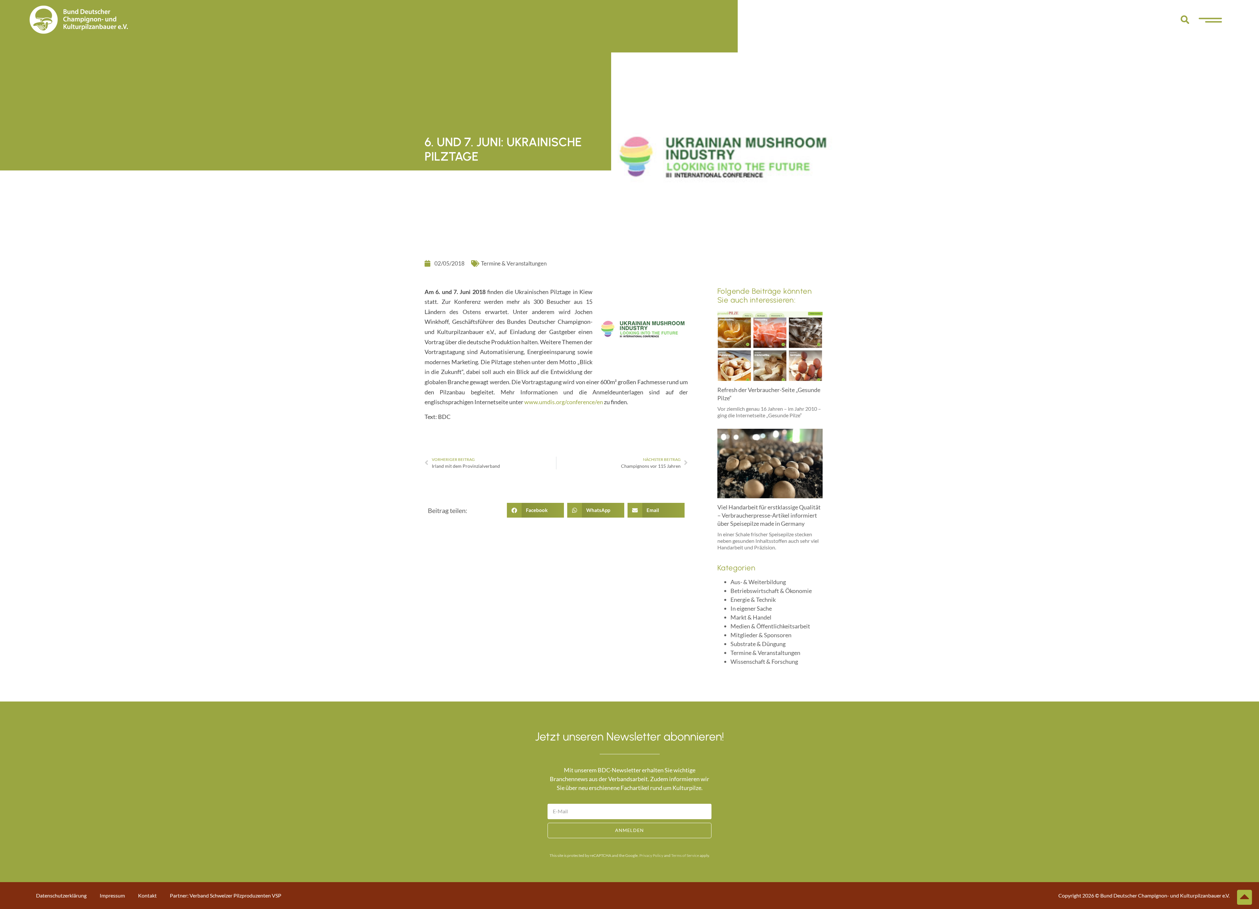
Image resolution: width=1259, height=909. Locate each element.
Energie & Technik (753, 599)
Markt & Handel (750, 617)
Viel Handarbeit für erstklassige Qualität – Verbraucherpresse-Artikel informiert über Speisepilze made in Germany (769, 515)
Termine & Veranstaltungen (514, 263)
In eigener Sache (751, 608)
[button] (1185, 20)
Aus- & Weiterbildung (758, 581)
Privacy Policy (651, 855)
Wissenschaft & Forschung (764, 661)
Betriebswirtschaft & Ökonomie (771, 590)
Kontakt (147, 895)
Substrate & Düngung (758, 643)
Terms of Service (685, 855)
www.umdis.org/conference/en (563, 401)
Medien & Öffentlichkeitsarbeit (770, 626)
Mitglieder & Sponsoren (760, 635)
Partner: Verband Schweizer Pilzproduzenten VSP (225, 895)
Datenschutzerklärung (61, 895)
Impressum (112, 895)
